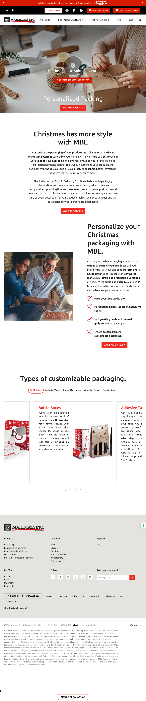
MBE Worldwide (32, 596)
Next (143, 3)
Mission (54, 548)
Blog (131, 20)
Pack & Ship (45, 20)
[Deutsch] (7, 10)
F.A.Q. (99, 545)
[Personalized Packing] (19, 20)
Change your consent (115, 596)
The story (55, 551)
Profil (6, 579)
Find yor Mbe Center (129, 10)
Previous (3, 3)
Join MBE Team (53, 10)
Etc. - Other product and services (18, 558)
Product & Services (59, 554)
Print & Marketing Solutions (16, 551)
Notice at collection (73, 696)
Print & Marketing (100, 20)
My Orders (9, 583)
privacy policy (78, 596)
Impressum (62, 596)
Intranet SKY (12, 601)
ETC (119, 20)
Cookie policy (95, 596)
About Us (55, 545)
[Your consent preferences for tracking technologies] (143, 525)
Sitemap (48, 596)
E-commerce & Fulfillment (71, 20)
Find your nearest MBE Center (73, 80)
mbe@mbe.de (78, 625)
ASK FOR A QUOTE (100, 10)
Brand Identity (57, 558)
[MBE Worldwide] (12, 10)
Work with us (56, 561)
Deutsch (14, 596)
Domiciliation (10, 554)
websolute (137, 625)
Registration (9, 586)
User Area (8, 576)
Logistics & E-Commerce (15, 548)
